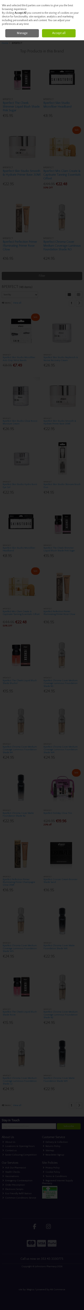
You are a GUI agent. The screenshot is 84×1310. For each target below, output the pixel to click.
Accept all (58, 33)
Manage (22, 33)
